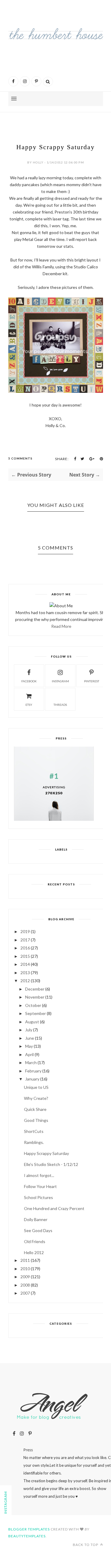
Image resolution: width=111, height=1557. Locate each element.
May (29, 1046)
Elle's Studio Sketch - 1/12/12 (51, 1164)
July (28, 1029)
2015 (25, 956)
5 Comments (20, 458)
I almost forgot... (39, 1175)
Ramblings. (34, 1142)
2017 (25, 939)
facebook (29, 681)
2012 (25, 980)
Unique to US (36, 1087)
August (32, 1021)
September (35, 1013)
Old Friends (34, 1241)
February (33, 1070)
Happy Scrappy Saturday (46, 1153)
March (31, 1062)
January (32, 1078)
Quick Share (35, 1109)
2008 (25, 1284)
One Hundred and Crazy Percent (54, 1208)
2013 (25, 972)
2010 (25, 1268)
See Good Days (38, 1230)
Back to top (86, 1544)
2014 (25, 964)
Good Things (36, 1120)
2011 (25, 1260)
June (29, 1038)
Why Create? (36, 1098)
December (34, 988)
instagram (60, 681)
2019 (25, 931)
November (34, 996)
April (29, 1054)
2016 (25, 947)
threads (60, 704)
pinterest (91, 681)
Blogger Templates (29, 1529)
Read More (61, 626)
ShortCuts (34, 1131)
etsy (28, 704)
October (33, 1005)
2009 (25, 1276)
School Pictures (38, 1197)
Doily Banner (35, 1219)
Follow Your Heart (40, 1186)
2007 (25, 1293)
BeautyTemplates (27, 1536)
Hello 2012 (34, 1252)
